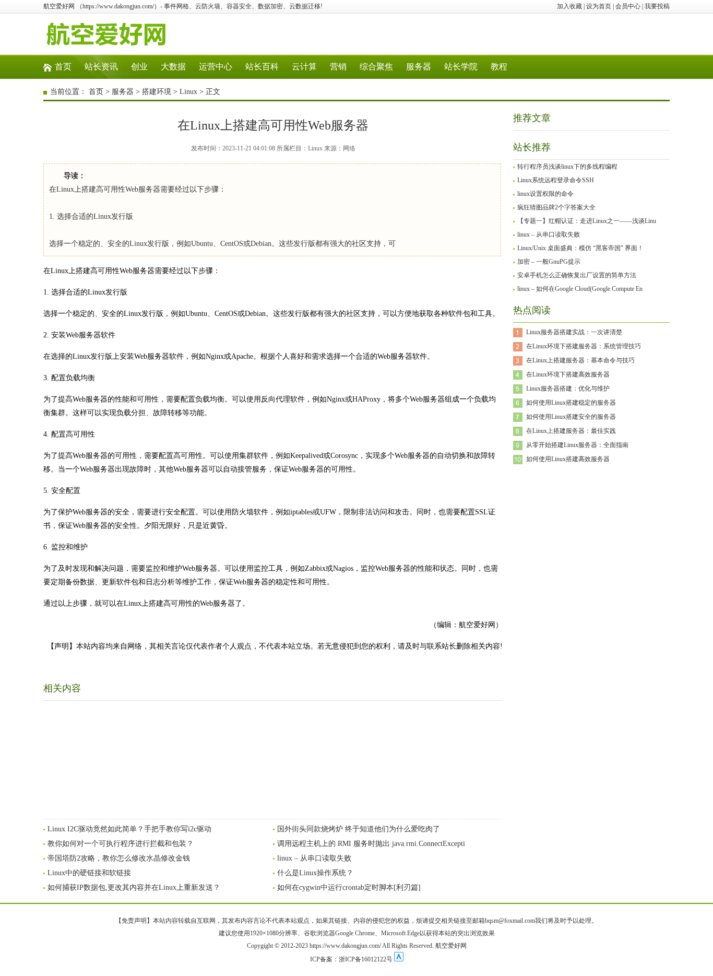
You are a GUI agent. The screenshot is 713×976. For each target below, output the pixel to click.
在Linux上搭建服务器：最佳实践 (571, 430)
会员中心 (627, 6)
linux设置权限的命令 (545, 193)
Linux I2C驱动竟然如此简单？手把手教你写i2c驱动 (129, 829)
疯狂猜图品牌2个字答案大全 (556, 207)
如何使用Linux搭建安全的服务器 (571, 416)
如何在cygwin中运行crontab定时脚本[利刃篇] (349, 887)
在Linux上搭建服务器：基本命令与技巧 (580, 360)
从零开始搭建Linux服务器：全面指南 (577, 445)
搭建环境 (156, 92)
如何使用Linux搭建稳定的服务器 (571, 402)
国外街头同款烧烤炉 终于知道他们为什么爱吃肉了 (358, 829)
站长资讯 (101, 66)
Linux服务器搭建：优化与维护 (568, 388)
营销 (338, 66)
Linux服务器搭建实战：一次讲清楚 (574, 332)
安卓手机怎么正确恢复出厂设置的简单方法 (576, 275)
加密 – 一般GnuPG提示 (548, 261)
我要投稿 (657, 6)
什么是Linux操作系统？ (315, 873)
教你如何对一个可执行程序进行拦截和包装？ (120, 844)
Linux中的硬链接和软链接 (89, 873)
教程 (499, 66)
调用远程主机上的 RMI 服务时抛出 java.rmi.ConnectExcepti (371, 844)
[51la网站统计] (398, 959)
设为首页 (598, 6)
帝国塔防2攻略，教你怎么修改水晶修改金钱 (118, 858)
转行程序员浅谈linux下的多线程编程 (567, 166)
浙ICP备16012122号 (366, 959)
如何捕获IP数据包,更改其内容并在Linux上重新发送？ (133, 887)
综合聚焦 (376, 66)
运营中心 (215, 66)
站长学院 (461, 66)
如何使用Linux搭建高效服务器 (568, 459)
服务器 (418, 66)
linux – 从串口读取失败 (314, 858)
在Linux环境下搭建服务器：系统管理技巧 (583, 346)
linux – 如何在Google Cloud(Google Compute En (580, 288)
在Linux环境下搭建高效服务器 (568, 374)
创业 (139, 66)
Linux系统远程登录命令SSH (555, 180)
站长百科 (262, 66)
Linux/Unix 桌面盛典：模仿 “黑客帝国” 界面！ (580, 248)
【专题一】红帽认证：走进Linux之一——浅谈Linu (586, 221)
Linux (188, 92)
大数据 (173, 66)
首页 (63, 66)
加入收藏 (569, 6)
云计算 (304, 66)
